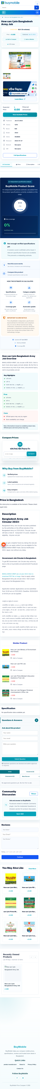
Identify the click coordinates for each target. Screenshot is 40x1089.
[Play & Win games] (3, 544)
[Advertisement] (20, 1021)
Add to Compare (11, 39)
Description (31, 164)
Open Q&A (20, 814)
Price (19, 164)
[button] (4, 12)
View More (32, 868)
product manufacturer (10, 1064)
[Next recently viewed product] (35, 957)
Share (34, 793)
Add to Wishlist (30, 39)
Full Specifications (20, 155)
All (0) (9, 771)
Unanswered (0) (9, 776)
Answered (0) (30, 771)
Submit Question (20, 759)
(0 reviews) (24, 29)
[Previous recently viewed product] (31, 957)
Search (32, 454)
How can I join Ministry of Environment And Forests (23, 650)
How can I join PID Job (18, 664)
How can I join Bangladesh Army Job (14, 17)
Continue (20, 857)
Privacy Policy (32, 1064)
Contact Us (20, 1068)
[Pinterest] (23, 1078)
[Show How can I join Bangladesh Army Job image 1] (6, 76)
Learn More (19, 99)
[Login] (37, 3)
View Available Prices (20, 114)
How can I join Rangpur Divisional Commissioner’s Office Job (22, 691)
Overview (7, 164)
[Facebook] (17, 1078)
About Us (22, 1064)
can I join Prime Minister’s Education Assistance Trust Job (22, 677)
